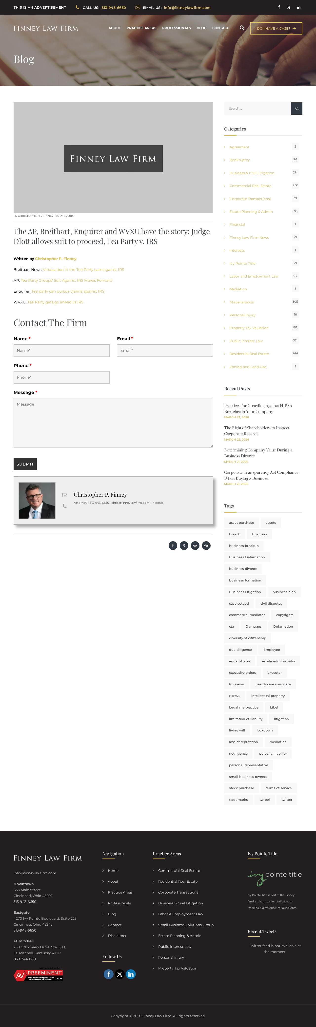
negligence (238, 753)
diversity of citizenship (247, 638)
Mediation (238, 289)
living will (237, 730)
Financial (237, 224)
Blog (201, 28)
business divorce (243, 569)
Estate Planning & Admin (251, 211)
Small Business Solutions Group (186, 925)
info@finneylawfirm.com (35, 873)
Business (259, 534)
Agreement (239, 147)
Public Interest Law (246, 341)
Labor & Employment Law (180, 914)
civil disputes (271, 603)
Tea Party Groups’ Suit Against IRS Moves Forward (66, 280)
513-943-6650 (25, 901)
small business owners (248, 777)
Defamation (283, 626)
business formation (245, 580)
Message (25, 392)
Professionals (176, 28)
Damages (254, 626)
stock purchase (241, 788)
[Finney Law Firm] (46, 28)
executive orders (242, 672)
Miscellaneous (242, 302)
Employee (271, 650)
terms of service (279, 788)
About (115, 28)
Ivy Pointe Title (242, 263)
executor (275, 672)
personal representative (248, 765)
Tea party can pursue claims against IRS (67, 291)
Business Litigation (245, 592)
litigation (281, 719)
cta (231, 626)
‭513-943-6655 (99, 502)
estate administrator (278, 661)
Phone (23, 365)
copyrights (285, 615)
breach (234, 534)
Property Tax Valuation (249, 328)
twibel (264, 800)
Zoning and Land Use (248, 367)
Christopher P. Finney (35, 216)
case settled (239, 603)
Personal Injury (243, 315)
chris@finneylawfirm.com (130, 502)
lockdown (265, 730)
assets (271, 522)
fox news (236, 684)
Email (125, 338)
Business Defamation (247, 557)
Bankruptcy (240, 160)
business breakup (244, 546)
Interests (237, 250)
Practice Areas (141, 28)
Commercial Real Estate (250, 186)
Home (113, 870)
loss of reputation (243, 742)
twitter (286, 800)
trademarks (238, 800)
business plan (284, 592)
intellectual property (268, 696)
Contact (220, 28)
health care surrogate (273, 684)
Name (22, 338)
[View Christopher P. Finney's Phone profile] (64, 506)
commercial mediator (247, 615)
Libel (274, 707)
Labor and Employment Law (254, 276)
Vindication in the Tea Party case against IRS (83, 269)
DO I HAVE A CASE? (273, 28)
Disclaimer (117, 936)
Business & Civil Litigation (252, 173)
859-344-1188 (25, 959)
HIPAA (234, 696)
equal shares (239, 661)
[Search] (241, 27)
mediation (278, 742)
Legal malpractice (243, 707)
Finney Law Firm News (249, 237)
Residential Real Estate (249, 354)
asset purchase (241, 522)
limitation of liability (245, 719)
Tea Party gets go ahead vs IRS (55, 302)
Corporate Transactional (250, 199)
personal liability (273, 753)
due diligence (240, 650)
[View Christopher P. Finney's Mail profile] (64, 495)
